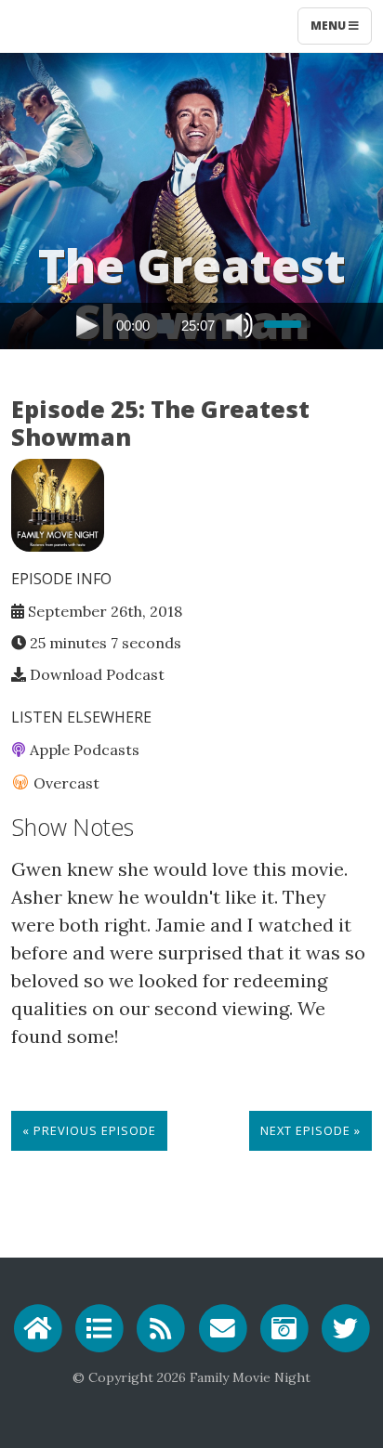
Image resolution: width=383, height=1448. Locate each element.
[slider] (290, 315)
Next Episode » (310, 1130)
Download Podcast (95, 674)
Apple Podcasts (82, 749)
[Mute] (237, 324)
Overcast (64, 783)
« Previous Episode (89, 1130)
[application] (191, 326)
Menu (329, 25)
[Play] (87, 324)
